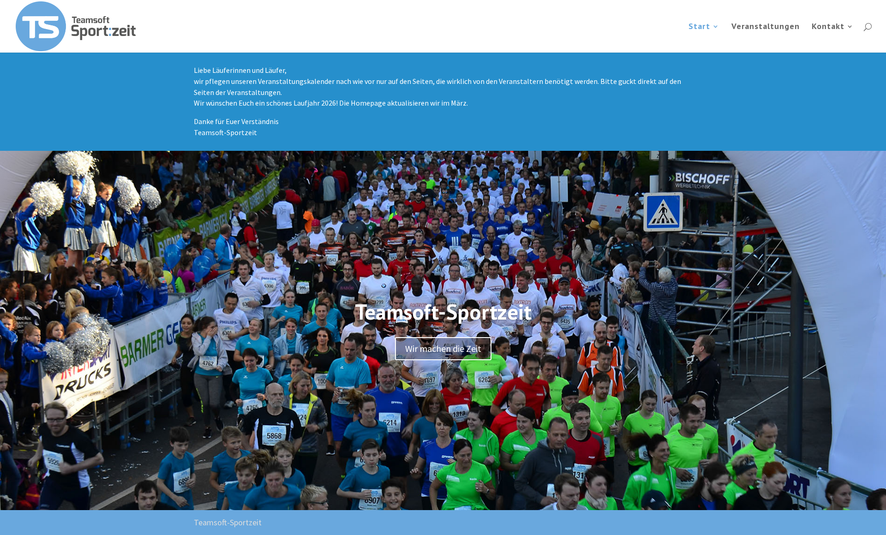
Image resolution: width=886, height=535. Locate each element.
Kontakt (828, 27)
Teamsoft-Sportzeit (443, 312)
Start (699, 27)
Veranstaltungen (765, 27)
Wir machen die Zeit (443, 348)
